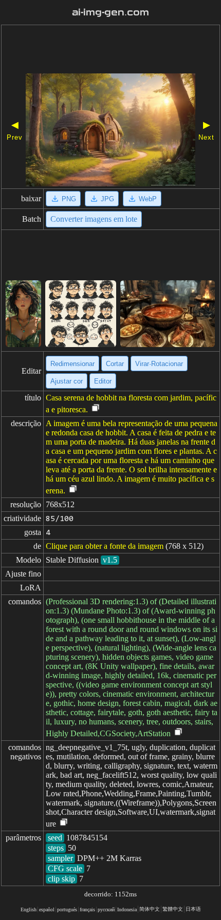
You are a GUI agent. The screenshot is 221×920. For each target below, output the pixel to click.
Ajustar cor (66, 381)
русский (106, 909)
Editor (103, 381)
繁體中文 (172, 909)
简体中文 (149, 909)
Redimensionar (72, 364)
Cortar (115, 364)
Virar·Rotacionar (159, 364)
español (46, 909)
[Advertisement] (110, 50)
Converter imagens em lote (93, 219)
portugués (67, 909)
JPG (107, 199)
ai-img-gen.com (110, 12)
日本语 (193, 909)
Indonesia (127, 909)
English (28, 909)
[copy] (95, 408)
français (87, 909)
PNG (69, 199)
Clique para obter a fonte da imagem (104, 546)
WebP (148, 199)
